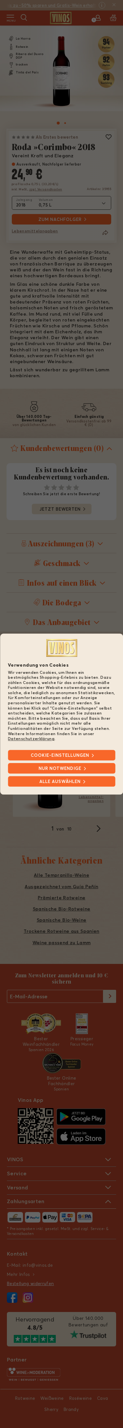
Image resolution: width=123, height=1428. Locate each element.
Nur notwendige (60, 768)
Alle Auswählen (60, 781)
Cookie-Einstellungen (60, 755)
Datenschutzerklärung (31, 738)
